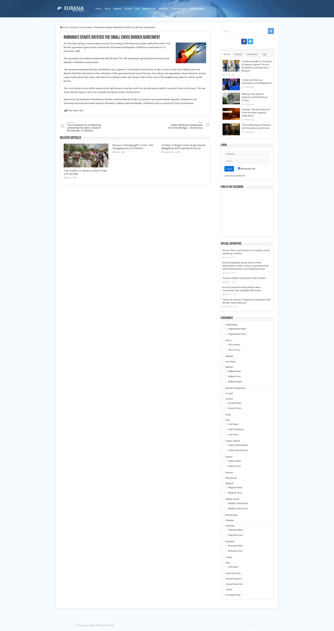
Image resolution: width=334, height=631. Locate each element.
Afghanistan (232, 324)
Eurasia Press (234, 408)
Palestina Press (235, 535)
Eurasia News (86, 27)
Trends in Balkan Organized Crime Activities (244, 278)
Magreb (230, 483)
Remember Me (247, 168)
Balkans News (235, 381)
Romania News (235, 545)
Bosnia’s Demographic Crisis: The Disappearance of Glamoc (133, 147)
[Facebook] (244, 41)
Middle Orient (149, 8)
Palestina (230, 525)
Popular (238, 54)
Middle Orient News (238, 503)
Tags (264, 54)
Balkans (117, 8)
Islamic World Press (238, 450)
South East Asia (178, 8)
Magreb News (235, 487)
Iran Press (233, 434)
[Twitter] (250, 41)
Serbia (229, 557)
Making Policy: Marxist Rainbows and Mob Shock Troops (254, 97)
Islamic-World (233, 441)
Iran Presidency (236, 429)
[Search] (271, 31)
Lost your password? (234, 175)
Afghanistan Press (237, 334)
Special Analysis (197, 8)
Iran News (233, 424)
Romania (163, 8)
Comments (252, 54)
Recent (227, 54)
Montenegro (232, 515)
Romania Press (235, 551)
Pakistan (230, 520)
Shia (228, 562)
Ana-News (231, 361)
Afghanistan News (237, 328)
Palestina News (235, 530)
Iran (137, 8)
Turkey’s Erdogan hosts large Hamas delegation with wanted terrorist (183, 147)
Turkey (229, 589)
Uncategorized (233, 594)
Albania (229, 356)
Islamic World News (238, 445)
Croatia (229, 393)
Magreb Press (235, 492)
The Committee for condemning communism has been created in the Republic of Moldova (84, 126)
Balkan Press (234, 376)
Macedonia (231, 478)
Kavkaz (229, 456)
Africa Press (234, 349)
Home (98, 8)
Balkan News (234, 371)
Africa (107, 8)
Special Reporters (234, 584)
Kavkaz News (234, 461)
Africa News (234, 344)
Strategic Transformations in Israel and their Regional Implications (256, 112)
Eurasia (128, 8)
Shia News (233, 567)
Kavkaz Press (234, 466)
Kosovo (229, 472)
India (228, 414)
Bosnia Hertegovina (235, 388)
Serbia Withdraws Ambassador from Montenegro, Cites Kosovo (186, 125)
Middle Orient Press (238, 508)
